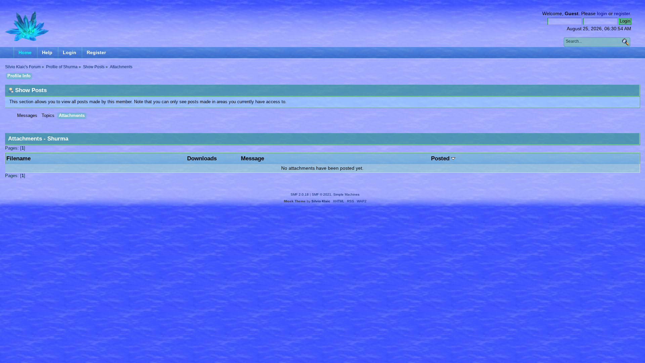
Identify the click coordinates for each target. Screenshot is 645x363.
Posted (441, 158)
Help (47, 52)
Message (252, 158)
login (602, 13)
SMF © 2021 (321, 194)
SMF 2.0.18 (300, 194)
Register (96, 52)
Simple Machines (346, 194)
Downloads (202, 158)
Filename (18, 158)
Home (25, 52)
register (622, 13)
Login (69, 52)
